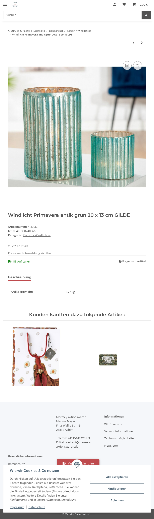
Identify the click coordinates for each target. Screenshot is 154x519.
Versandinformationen (119, 431)
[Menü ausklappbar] (5, 2)
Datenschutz (36, 507)
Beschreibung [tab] (19, 277)
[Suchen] (146, 15)
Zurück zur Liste (20, 30)
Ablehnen (117, 500)
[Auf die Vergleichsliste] (127, 65)
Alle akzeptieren (117, 477)
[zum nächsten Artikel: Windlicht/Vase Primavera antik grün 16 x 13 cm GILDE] (142, 42)
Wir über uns (113, 424)
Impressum (17, 507)
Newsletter (111, 445)
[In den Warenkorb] (11, 56)
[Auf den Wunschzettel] (137, 65)
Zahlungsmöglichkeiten (120, 438)
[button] (114, 4)
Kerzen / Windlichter (37, 235)
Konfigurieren (117, 488)
